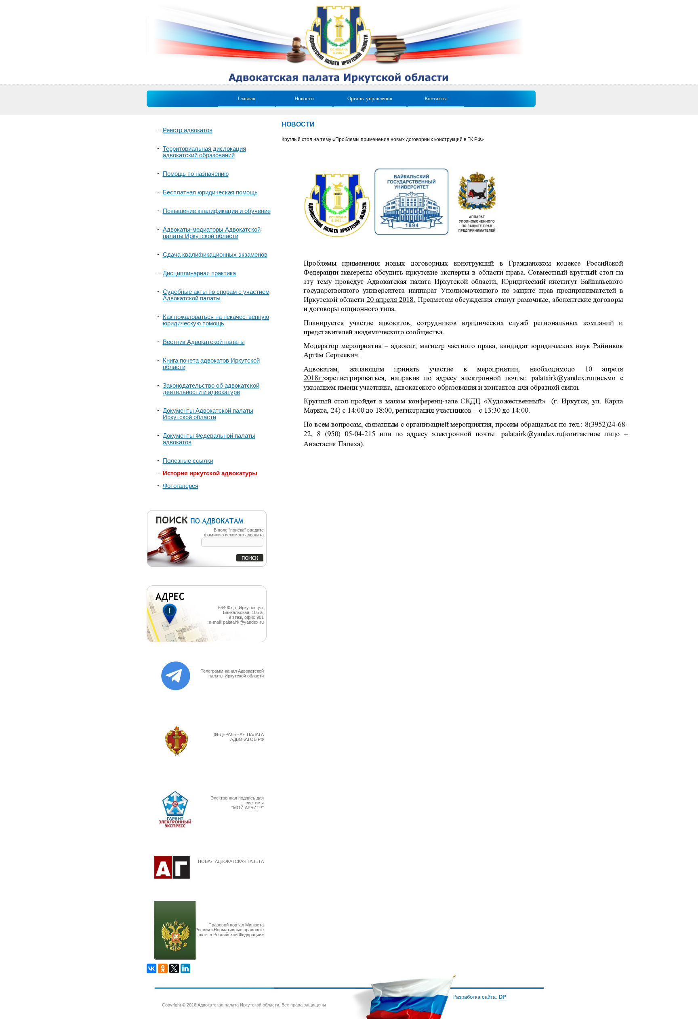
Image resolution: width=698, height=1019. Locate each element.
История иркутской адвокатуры (210, 473)
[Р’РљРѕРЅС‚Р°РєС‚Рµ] (151, 968)
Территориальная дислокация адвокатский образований (204, 152)
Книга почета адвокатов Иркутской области (211, 363)
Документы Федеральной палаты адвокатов (209, 438)
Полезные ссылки (188, 461)
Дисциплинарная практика (199, 273)
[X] (174, 968)
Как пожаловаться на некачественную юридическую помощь (216, 320)
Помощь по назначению (196, 174)
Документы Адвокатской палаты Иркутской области (208, 413)
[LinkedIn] (185, 968)
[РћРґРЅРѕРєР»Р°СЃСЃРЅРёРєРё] (163, 968)
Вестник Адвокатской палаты (204, 342)
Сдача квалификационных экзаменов (215, 254)
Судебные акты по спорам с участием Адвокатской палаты (216, 295)
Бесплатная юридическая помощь (210, 192)
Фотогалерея (180, 486)
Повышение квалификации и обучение (217, 211)
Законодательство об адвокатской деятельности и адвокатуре (211, 388)
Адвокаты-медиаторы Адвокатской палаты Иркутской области (212, 232)
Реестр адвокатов (187, 130)
